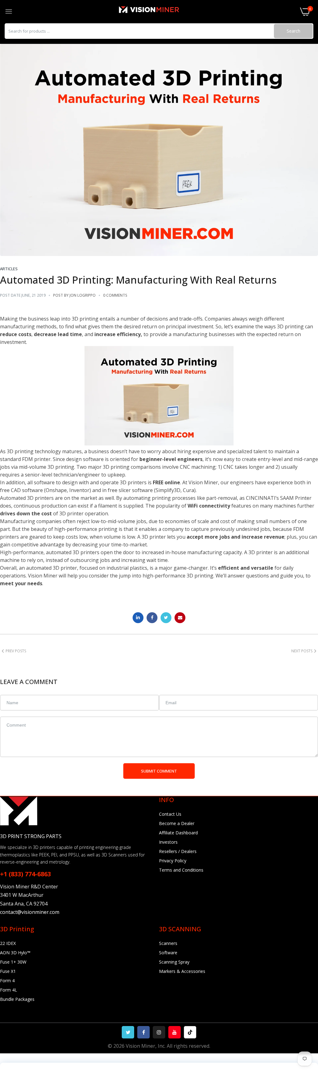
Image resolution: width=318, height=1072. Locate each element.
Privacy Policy (172, 861)
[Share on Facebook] (152, 617)
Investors (168, 842)
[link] (305, 1021)
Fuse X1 (8, 971)
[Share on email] (180, 617)
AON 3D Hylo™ (15, 953)
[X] (128, 1032)
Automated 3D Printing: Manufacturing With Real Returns (138, 279)
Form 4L (8, 990)
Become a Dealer (176, 823)
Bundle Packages (17, 999)
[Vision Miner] (156, 11)
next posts (301, 651)
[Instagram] (159, 1032)
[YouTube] (174, 1032)
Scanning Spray (174, 962)
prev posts (16, 651)
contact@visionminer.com (29, 912)
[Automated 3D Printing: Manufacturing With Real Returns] (159, 150)
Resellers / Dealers (178, 851)
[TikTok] (190, 1032)
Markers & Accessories (182, 971)
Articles (9, 268)
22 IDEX (8, 943)
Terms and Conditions (181, 870)
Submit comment (159, 771)
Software (168, 953)
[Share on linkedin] (138, 617)
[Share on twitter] (166, 617)
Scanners (168, 943)
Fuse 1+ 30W (13, 962)
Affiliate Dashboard (178, 833)
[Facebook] (143, 1032)
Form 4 (7, 980)
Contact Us (170, 814)
